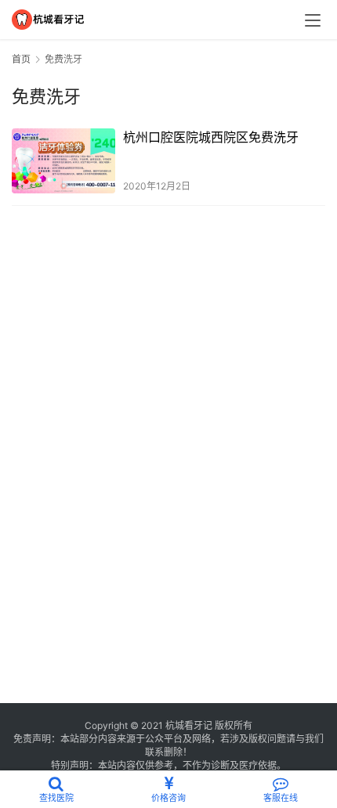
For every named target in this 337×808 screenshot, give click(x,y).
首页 (21, 59)
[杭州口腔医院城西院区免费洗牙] (63, 160)
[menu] (312, 20)
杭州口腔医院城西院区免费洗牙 (211, 137)
